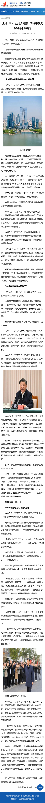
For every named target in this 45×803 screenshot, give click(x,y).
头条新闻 (5, 11)
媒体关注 (25, 11)
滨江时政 (15, 11)
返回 (40, 787)
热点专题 (35, 11)
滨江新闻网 (5, 18)
